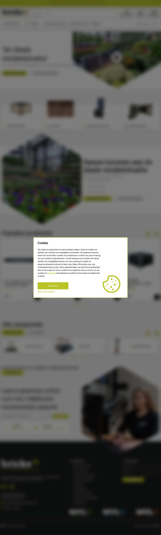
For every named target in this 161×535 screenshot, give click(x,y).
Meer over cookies (46, 292)
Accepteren (53, 286)
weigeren (51, 273)
